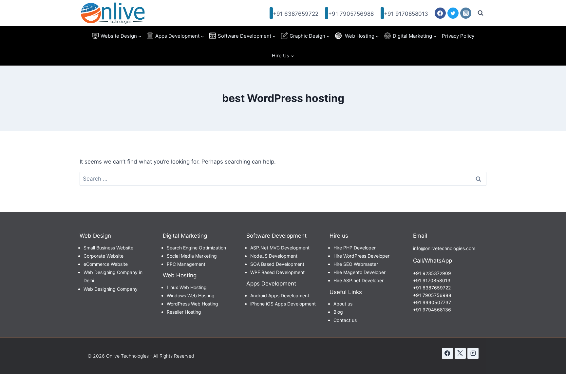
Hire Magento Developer (359, 272)
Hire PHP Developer (354, 247)
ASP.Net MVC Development (280, 247)
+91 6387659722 (295, 13)
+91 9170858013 (406, 13)
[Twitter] (453, 13)
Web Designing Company (111, 289)
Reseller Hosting (184, 312)
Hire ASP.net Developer (358, 280)
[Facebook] (440, 13)
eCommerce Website (106, 264)
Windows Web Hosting (191, 295)
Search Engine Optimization (196, 247)
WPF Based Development (277, 272)
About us (342, 303)
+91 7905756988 (351, 13)
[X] (460, 353)
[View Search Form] (480, 13)
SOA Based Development (277, 264)
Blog (338, 312)
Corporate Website (103, 256)
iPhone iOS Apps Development (283, 303)
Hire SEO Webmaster (355, 264)
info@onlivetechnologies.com (444, 248)
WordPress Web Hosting (192, 303)
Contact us (345, 320)
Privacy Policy (458, 36)
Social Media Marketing (192, 256)
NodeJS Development (273, 256)
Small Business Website (108, 247)
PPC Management (186, 264)
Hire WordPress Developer (361, 256)
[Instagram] (465, 13)
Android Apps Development (279, 295)
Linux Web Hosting (187, 287)
